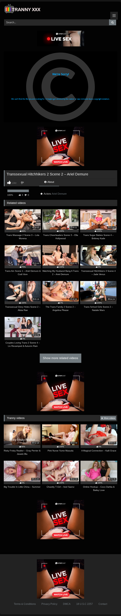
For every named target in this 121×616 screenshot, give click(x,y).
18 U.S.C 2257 (84, 604)
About (50, 182)
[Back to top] (111, 607)
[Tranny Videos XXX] (60, 9)
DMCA (67, 604)
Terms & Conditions (25, 604)
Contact (102, 604)
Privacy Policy (49, 604)
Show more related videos (60, 358)
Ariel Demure (59, 193)
